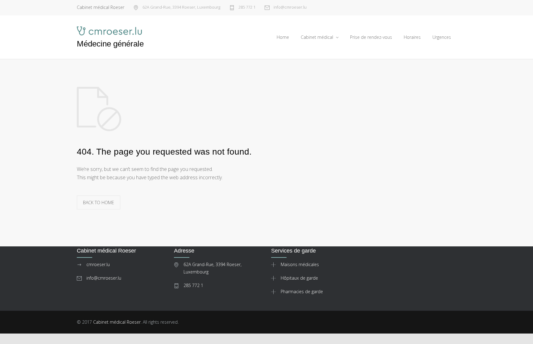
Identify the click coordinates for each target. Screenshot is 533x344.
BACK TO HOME (98, 202)
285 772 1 (246, 7)
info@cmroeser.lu (290, 7)
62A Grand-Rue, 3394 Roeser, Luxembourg (181, 7)
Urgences (441, 37)
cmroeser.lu (98, 264)
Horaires (412, 37)
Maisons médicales (300, 264)
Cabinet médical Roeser (117, 322)
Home (283, 37)
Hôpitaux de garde (299, 278)
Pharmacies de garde (302, 291)
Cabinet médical (317, 37)
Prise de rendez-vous (371, 37)
